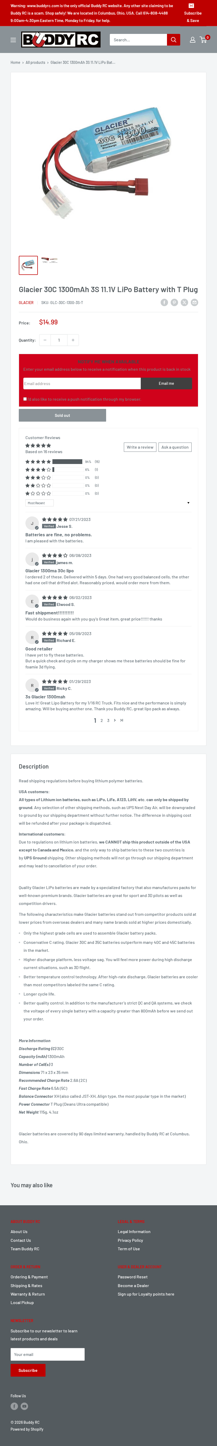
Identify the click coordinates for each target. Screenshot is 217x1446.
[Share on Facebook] (164, 302)
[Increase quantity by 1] (73, 340)
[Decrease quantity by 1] (45, 340)
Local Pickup (22, 1302)
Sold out (62, 415)
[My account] (192, 40)
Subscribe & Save (193, 17)
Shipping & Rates (26, 1285)
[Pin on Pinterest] (174, 302)
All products (35, 62)
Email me (166, 383)
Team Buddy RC (25, 1248)
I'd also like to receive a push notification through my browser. (84, 398)
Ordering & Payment (29, 1276)
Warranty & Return (28, 1293)
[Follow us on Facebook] (14, 1406)
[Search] (173, 40)
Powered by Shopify (27, 1429)
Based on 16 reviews (43, 451)
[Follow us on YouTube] (24, 1406)
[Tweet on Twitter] (184, 302)
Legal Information (134, 1231)
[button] (38, 461)
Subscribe (28, 1370)
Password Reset (133, 1276)
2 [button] (102, 720)
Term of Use (129, 1248)
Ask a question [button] (175, 446)
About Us (19, 1231)
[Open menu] (13, 40)
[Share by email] (194, 302)
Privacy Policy (130, 1240)
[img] (55, 519)
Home (15, 62)
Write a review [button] (140, 446)
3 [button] (108, 720)
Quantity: (27, 339)
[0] (203, 40)
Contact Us (21, 1240)
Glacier (26, 302)
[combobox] (138, 40)
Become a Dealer (133, 1285)
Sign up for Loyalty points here (146, 1293)
